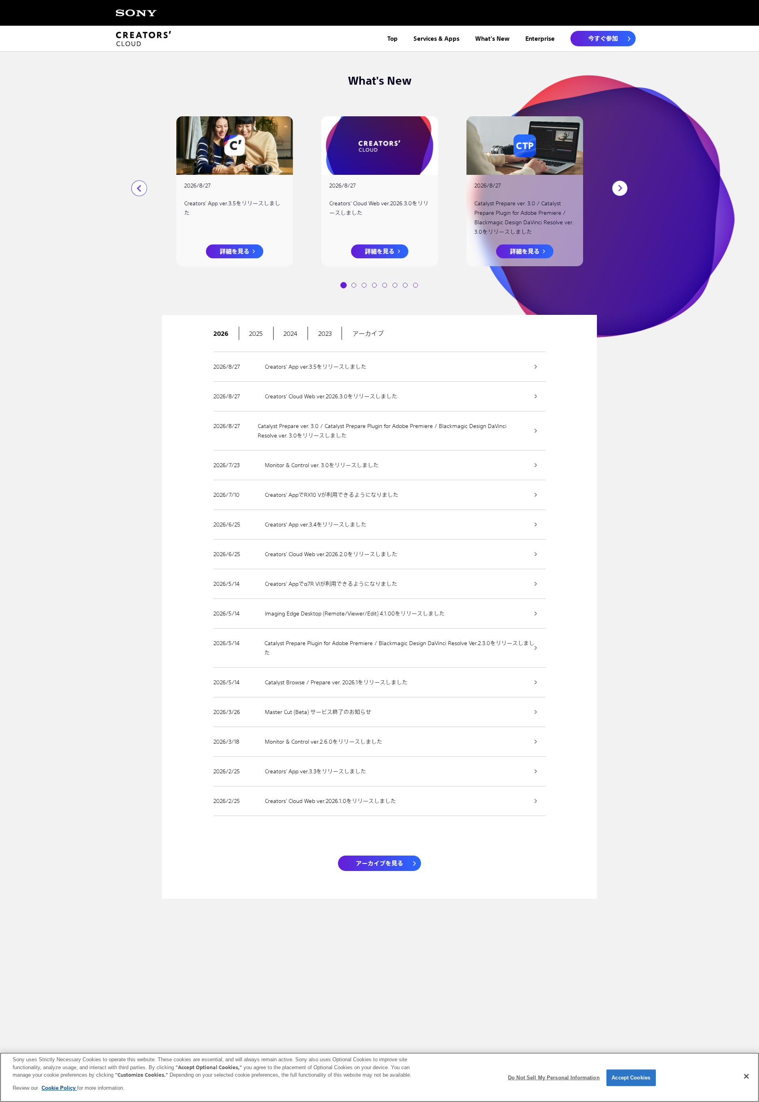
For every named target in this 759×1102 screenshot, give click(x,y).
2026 (220, 333)
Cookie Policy (59, 1088)
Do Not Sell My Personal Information (554, 1078)
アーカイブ (368, 333)
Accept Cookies (631, 1078)
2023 (325, 333)
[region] (379, 1077)
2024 (290, 333)
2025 (256, 333)
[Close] (746, 1076)
